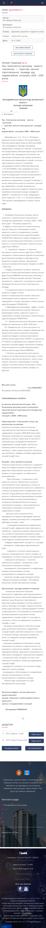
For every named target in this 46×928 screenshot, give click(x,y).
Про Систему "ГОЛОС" (22, 879)
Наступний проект (34, 748)
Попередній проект (12, 748)
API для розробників (23, 874)
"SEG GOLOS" (22, 922)
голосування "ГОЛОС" (33, 898)
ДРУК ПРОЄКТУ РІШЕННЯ (23, 54)
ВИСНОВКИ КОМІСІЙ (23, 47)
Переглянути (36, 734)
